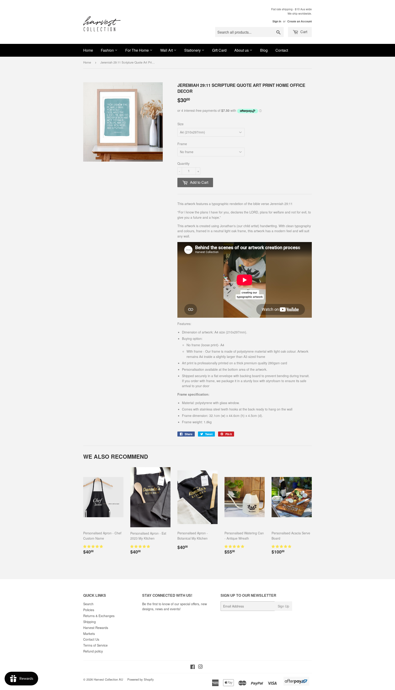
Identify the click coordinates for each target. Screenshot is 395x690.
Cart (303, 31)
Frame (182, 143)
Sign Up (283, 606)
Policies (88, 609)
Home (88, 50)
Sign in (276, 21)
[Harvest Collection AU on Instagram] (200, 667)
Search (88, 604)
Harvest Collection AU (108, 679)
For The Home (137, 50)
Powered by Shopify (140, 679)
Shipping (89, 621)
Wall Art (167, 50)
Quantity (183, 163)
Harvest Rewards (95, 627)
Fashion (108, 50)
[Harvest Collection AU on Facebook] (192, 667)
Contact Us (91, 639)
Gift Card (219, 50)
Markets (89, 633)
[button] (93, 546)
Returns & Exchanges (99, 615)
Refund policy (93, 651)
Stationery (193, 50)
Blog (264, 50)
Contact (281, 50)
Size (180, 124)
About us (242, 50)
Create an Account (299, 21)
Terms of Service (95, 645)
